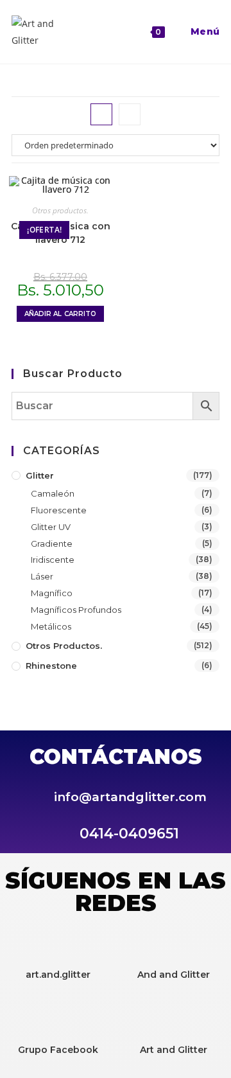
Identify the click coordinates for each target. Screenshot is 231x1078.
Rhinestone (51, 665)
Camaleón (52, 493)
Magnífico (52, 593)
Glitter (40, 475)
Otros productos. (60, 210)
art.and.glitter (58, 974)
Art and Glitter (173, 1050)
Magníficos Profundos (76, 610)
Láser (42, 576)
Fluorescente (59, 510)
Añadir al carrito (60, 314)
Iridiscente (52, 559)
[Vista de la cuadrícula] (101, 114)
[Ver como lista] (130, 114)
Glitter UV (51, 527)
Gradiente (52, 543)
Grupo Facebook (58, 1050)
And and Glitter (173, 974)
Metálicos (51, 626)
